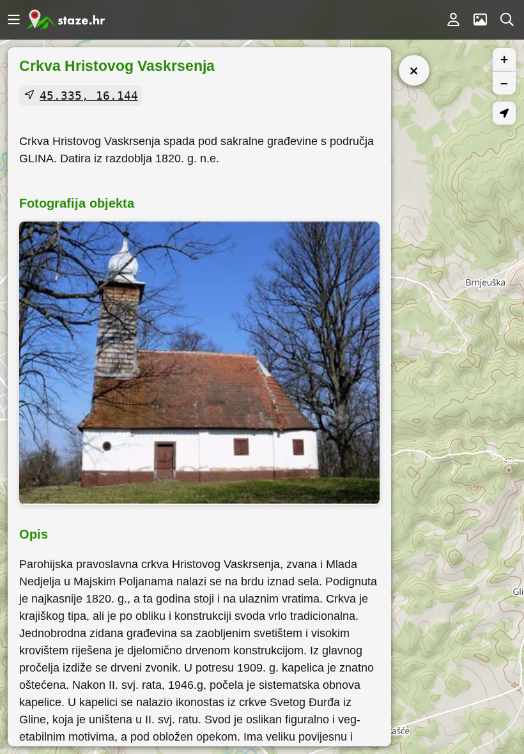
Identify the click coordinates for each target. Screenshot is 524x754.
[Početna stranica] (66, 20)
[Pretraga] (506, 19)
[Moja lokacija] (504, 113)
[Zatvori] (414, 70)
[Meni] (13, 19)
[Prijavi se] (453, 19)
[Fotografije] (479, 19)
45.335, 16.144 (89, 95)
